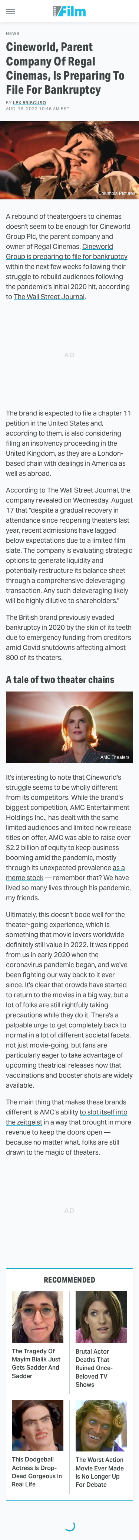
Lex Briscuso (29, 102)
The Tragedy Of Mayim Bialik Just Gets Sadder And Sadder (36, 1363)
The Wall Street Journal (49, 296)
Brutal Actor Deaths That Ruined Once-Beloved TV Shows (94, 1368)
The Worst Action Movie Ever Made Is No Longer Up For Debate (100, 1472)
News (13, 33)
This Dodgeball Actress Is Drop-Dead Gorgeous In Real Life (37, 1472)
